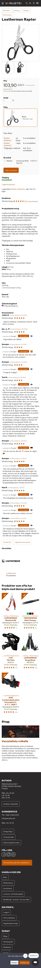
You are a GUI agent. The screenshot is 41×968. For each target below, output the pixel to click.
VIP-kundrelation (9, 918)
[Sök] (27, 3)
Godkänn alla (24, 963)
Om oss (5, 953)
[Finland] (37, 3)
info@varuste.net (8, 818)
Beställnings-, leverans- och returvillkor (16, 899)
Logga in (6, 912)
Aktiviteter (7, 10)
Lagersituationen (8, 184)
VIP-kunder (7, 91)
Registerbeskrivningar (10, 923)
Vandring (16, 10)
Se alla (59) (7, 542)
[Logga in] (30, 3)
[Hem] (14, 3)
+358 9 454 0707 (12, 815)
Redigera (14, 963)
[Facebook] (4, 854)
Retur (5, 877)
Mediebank (7, 947)
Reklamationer (8, 883)
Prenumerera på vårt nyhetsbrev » (16, 862)
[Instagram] (8, 854)
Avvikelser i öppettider (10, 804)
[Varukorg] (34, 3)
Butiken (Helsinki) (7, 139)
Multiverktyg (7, 15)
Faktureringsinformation (11, 843)
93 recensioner (31, 201)
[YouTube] (13, 854)
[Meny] (3, 3)
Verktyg (26, 10)
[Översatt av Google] (9, 336)
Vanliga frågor (8, 831)
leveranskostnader (30, 85)
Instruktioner (7, 888)
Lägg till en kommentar (22, 542)
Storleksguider (8, 942)
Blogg (5, 936)
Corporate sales (8, 837)
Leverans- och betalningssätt (13, 894)
